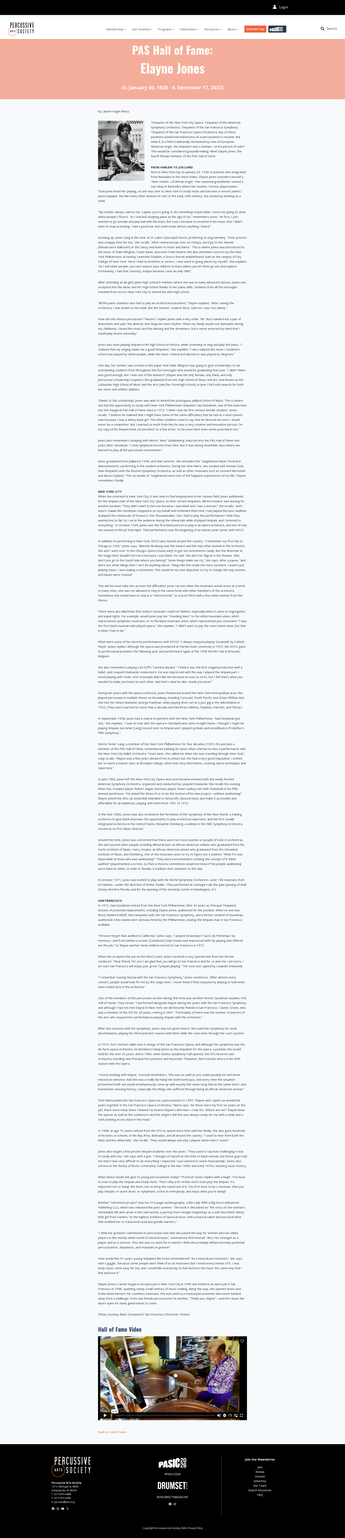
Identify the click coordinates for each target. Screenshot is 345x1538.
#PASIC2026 (172, 1474)
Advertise (260, 1481)
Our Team (260, 1485)
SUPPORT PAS (255, 29)
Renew (260, 1472)
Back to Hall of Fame (112, 1432)
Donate (260, 1476)
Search (331, 28)
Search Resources (260, 1490)
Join (260, 1467)
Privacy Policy (195, 1528)
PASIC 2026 (277, 29)
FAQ (260, 1495)
